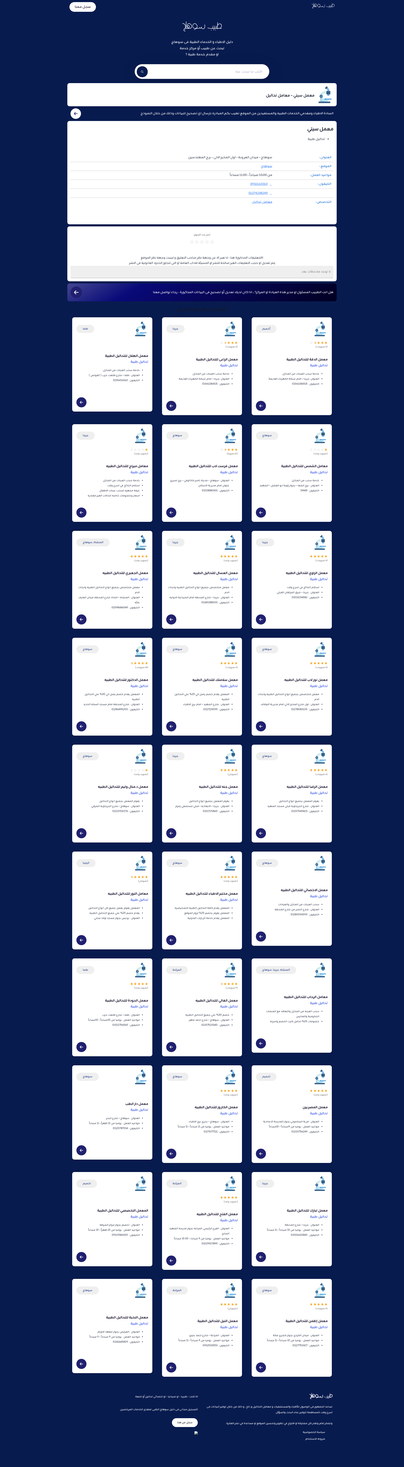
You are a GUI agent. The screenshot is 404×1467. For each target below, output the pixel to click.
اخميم (266, 1076)
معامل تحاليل (262, 202)
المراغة (177, 970)
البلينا (86, 863)
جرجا (175, 329)
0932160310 (259, 184)
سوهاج (266, 166)
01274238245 (258, 193)
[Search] (142, 71)
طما (85, 329)
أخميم (266, 329)
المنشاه (98, 542)
